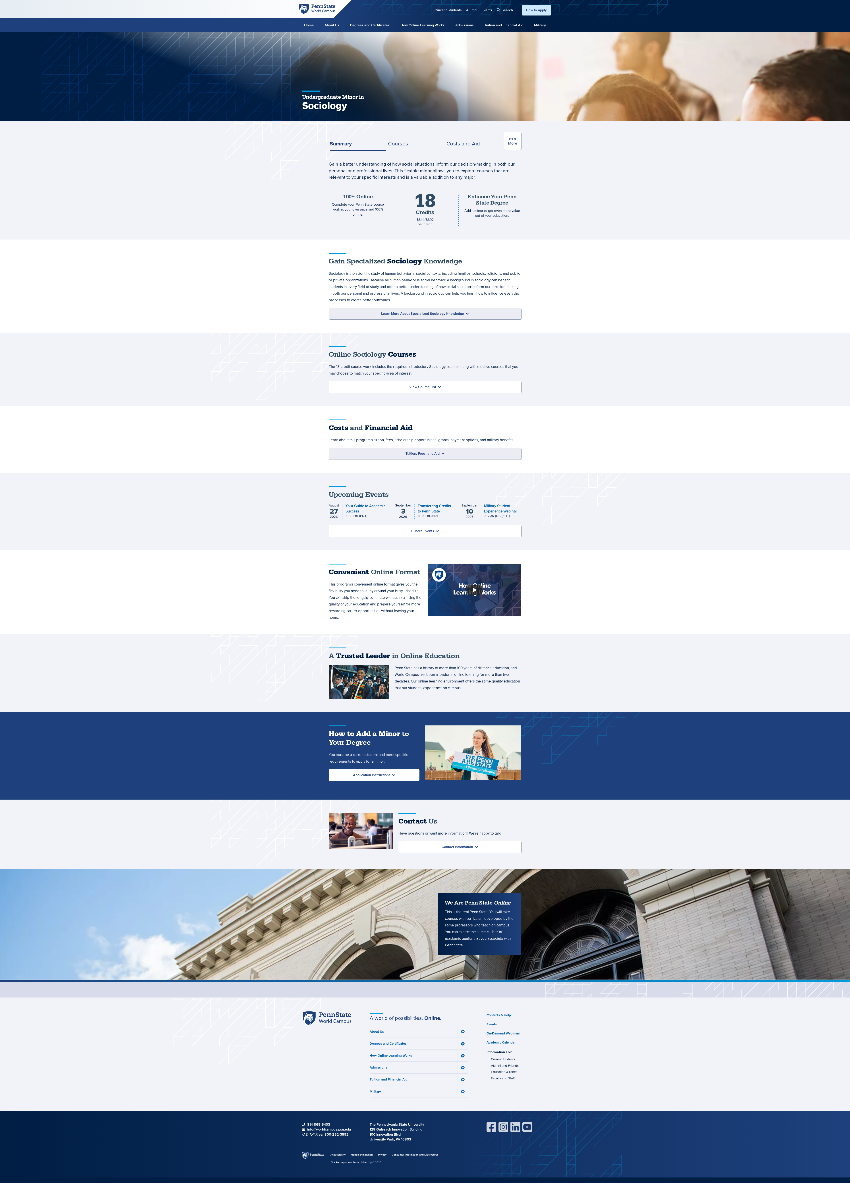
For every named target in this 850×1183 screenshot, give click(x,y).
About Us (332, 25)
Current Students (448, 10)
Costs (463, 144)
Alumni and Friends (505, 1065)
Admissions (464, 25)
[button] (505, 10)
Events (487, 10)
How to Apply (536, 10)
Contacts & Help (499, 1015)
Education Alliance (504, 1071)
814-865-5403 (318, 1124)
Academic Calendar (501, 1042)
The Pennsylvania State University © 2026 (355, 1162)
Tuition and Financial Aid (503, 25)
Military (540, 25)
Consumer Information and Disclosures (415, 1154)
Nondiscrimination (362, 1154)
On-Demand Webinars (503, 1033)
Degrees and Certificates (370, 25)
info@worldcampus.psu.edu (329, 1129)
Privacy (382, 1154)
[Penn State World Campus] (317, 9)
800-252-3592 (337, 1134)
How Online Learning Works (422, 25)
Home (309, 25)
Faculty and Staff (503, 1078)
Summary (341, 144)
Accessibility (338, 1154)
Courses (398, 144)
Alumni (471, 10)
